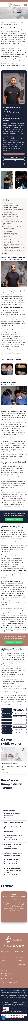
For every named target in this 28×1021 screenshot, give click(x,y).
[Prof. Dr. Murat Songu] (14, 4)
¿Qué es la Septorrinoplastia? (10, 205)
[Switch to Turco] (2, 1015)
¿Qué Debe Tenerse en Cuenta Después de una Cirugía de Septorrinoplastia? (14, 251)
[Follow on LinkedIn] (20, 946)
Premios (5, 253)
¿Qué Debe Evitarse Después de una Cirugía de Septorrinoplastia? (14, 248)
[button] (25, 5)
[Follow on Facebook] (5, 946)
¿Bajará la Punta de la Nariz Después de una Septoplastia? (14, 235)
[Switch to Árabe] (14, 1015)
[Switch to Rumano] (19, 1017)
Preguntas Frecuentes (9, 228)
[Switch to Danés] (22, 1015)
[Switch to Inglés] (5, 1015)
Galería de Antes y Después (10, 207)
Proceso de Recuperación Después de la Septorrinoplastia (13, 211)
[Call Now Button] (3, 1018)
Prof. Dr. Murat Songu (7, 22)
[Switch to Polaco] (14, 1017)
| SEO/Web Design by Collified (18, 1011)
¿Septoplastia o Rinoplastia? (10, 233)
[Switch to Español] (16, 1015)
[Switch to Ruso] (22, 1017)
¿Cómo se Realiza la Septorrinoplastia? (13, 209)
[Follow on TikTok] (11, 946)
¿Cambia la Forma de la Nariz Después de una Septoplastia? (14, 230)
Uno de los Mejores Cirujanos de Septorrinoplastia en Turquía (11, 202)
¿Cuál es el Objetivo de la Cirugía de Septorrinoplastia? (12, 241)
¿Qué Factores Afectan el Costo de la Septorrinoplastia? (12, 222)
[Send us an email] (14, 946)
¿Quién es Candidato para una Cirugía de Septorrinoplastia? (14, 238)
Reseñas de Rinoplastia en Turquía (12, 226)
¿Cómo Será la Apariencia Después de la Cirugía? (13, 245)
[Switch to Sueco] (19, 1015)
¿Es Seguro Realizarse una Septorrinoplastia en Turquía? (10, 215)
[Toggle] (2, 813)
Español (12, 1)
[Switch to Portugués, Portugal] (16, 1017)
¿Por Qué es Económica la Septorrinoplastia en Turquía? (10, 218)
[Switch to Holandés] (11, 1015)
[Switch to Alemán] (8, 1015)
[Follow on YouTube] (23, 946)
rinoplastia (16, 318)
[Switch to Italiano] (8, 1017)
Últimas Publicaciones (9, 225)
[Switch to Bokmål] (11, 1017)
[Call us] (17, 946)
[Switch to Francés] (25, 1015)
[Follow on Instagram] (8, 946)
